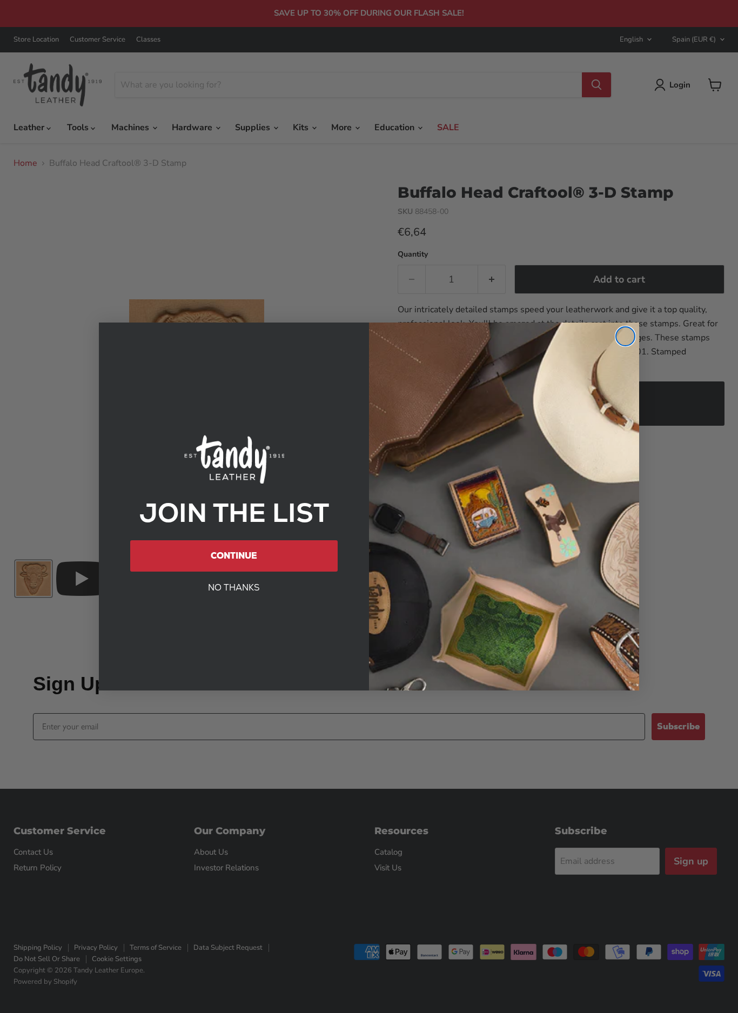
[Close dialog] (625, 336)
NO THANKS (234, 587)
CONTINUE (234, 555)
